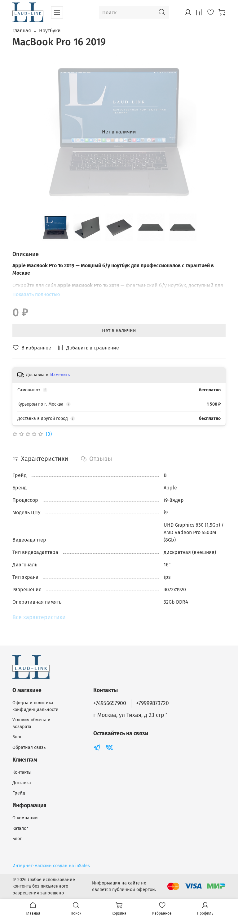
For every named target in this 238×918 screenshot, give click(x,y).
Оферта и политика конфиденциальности (35, 706)
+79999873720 (152, 703)
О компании (25, 818)
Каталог (20, 828)
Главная (21, 31)
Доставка (21, 782)
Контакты (22, 772)
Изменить (60, 374)
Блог (17, 737)
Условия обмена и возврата (31, 723)
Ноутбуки (50, 31)
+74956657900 (109, 703)
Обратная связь (29, 747)
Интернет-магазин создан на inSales (51, 865)
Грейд (18, 793)
